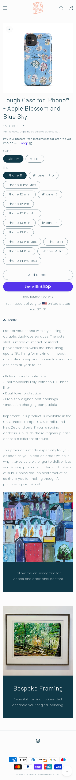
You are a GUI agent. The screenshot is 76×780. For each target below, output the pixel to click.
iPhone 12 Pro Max (22, 213)
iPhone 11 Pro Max (22, 185)
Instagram (46, 573)
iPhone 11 (15, 175)
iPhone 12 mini (19, 194)
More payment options (38, 296)
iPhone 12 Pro (18, 204)
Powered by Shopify (50, 774)
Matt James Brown (32, 774)
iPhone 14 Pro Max (22, 261)
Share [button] (13, 320)
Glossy (13, 159)
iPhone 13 (50, 223)
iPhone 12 (50, 194)
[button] (5, 8)
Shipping (25, 131)
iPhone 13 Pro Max (22, 242)
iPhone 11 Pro (43, 175)
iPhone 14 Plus (19, 251)
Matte (35, 159)
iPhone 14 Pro (53, 251)
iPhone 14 (55, 242)
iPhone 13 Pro (18, 232)
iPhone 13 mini (19, 223)
